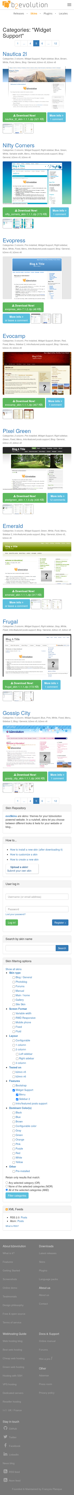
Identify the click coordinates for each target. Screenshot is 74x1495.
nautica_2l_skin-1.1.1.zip (24, 117)
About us (44, 1295)
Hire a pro (45, 1359)
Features (14, 1081)
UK (9, 1410)
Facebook (14, 1446)
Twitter (12, 1437)
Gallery (20, 999)
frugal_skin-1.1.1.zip (22, 684)
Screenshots (10, 1279)
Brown (63, 58)
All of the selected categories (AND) (29, 1190)
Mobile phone (23, 1022)
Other (12, 1166)
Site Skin (21, 1004)
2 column (19, 58)
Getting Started (11, 1270)
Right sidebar (47, 58)
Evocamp (14, 336)
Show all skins (14, 969)
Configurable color (26, 1126)
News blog (9, 1463)
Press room (45, 1384)
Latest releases (47, 1253)
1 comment (56, 117)
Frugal (10, 621)
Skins (34, 13)
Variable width (16, 153)
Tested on (15, 1067)
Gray (57, 626)
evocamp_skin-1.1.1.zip (24, 402)
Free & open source (14, 1313)
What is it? (9, 1253)
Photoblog (21, 981)
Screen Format (18, 1008)
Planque (57, 1489)
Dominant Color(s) (20, 1108)
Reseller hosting (12, 1401)
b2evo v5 (41, 62)
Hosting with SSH (12, 1375)
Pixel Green (17, 431)
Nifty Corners (18, 145)
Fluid (11, 62)
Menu (18, 62)
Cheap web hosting (14, 1358)
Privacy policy (46, 1392)
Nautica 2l (15, 54)
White (5, 62)
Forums (20, 986)
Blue (57, 58)
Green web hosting (13, 1367)
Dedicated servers (13, 1392)
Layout (13, 1036)
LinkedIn (13, 1454)
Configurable (23, 1040)
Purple (19, 1148)
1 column (21, 1045)
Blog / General (29, 62)
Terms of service (12, 1322)
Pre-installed (31, 244)
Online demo (10, 1287)
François (47, 1489)
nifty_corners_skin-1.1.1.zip (26, 212)
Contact (43, 1303)
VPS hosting (10, 1384)
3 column (19, 340)
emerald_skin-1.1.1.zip (23, 592)
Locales (63, 13)
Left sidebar (26, 1054)
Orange (20, 1139)
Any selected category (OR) (24, 1182)
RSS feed (14, 1471)
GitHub (12, 1428)
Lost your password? (16, 914)
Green (63, 149)
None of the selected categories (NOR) (31, 1186)
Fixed (17, 248)
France (18, 1410)
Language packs (48, 1279)
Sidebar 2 (20, 344)
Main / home (23, 995)
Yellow (19, 1162)
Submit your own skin (19, 868)
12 (55, 43)
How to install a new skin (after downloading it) (36, 849)
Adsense (44, 1375)
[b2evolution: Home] (25, 4)
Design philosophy (13, 1305)
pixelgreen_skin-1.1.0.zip (24, 497)
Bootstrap (21, 1085)
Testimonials (10, 1296)
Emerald (13, 526)
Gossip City (16, 713)
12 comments (57, 497)
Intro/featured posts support (44, 153)
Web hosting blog (12, 1341)
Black (19, 1112)
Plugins (48, 13)
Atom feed (14, 1480)
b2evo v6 (51, 62)
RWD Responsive (26, 1018)
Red (64, 340)
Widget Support (32, 58)
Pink (48, 717)
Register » (60, 922)
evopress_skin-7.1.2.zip (23, 307)
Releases (18, 13)
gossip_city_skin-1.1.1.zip (25, 776)
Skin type (15, 972)
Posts (24, 1217)
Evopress (14, 240)
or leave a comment (16, 318)
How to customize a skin (24, 854)
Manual (20, 990)
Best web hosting (12, 1349)
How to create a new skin (24, 859)
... (24, 43)
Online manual (47, 1341)
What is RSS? (12, 1225)
